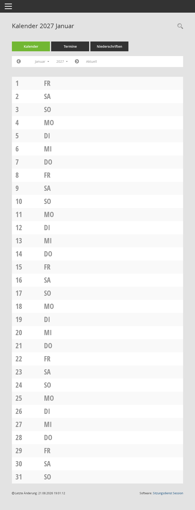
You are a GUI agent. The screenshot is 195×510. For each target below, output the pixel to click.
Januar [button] (40, 61)
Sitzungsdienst (168, 493)
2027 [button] (60, 61)
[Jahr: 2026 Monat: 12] (18, 61)
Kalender (31, 46)
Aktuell (91, 61)
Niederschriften (109, 46)
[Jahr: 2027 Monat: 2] (77, 61)
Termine (70, 46)
